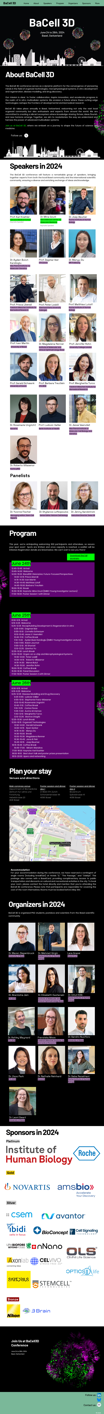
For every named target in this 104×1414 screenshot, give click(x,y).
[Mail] (99, 1404)
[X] (26, 136)
